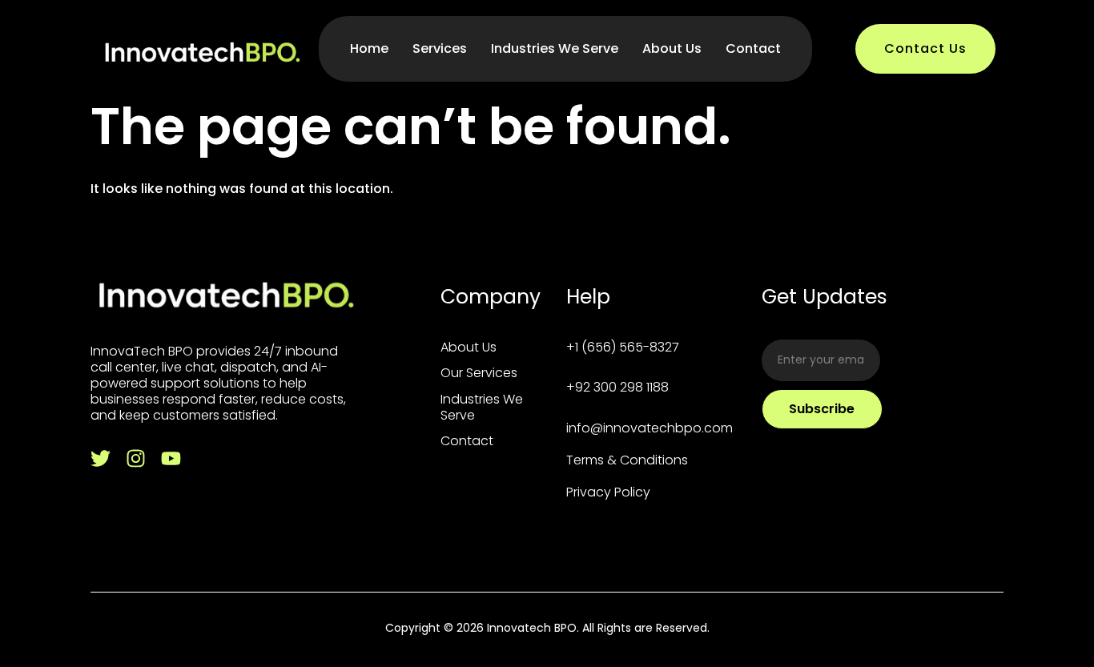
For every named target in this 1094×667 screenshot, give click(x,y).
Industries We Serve (554, 48)
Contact (753, 48)
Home (369, 48)
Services (439, 48)
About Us (672, 48)
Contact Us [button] (925, 48)
